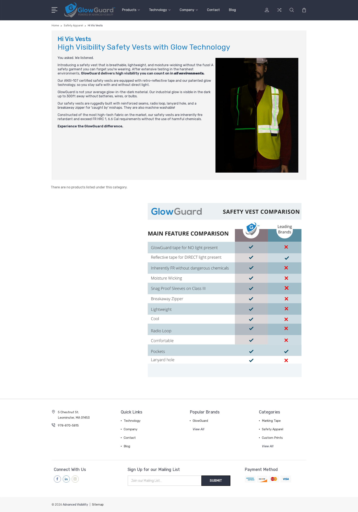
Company (187, 10)
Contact (213, 10)
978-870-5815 (68, 425)
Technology (158, 10)
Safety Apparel (272, 429)
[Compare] (279, 12)
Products (129, 10)
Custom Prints (272, 438)
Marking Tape (271, 421)
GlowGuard (200, 421)
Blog (232, 10)
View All (198, 429)
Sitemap (98, 504)
